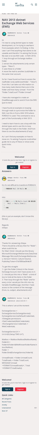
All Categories (7, 399)
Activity (4, 405)
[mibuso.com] (19, 4)
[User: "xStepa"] (4, 179)
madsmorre (12, 33)
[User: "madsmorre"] (4, 34)
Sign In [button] (12, 167)
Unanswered (19, 408)
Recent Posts (6, 402)
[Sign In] (36, 4)
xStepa (10, 178)
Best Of (4, 411)
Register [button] (25, 167)
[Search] (32, 4)
